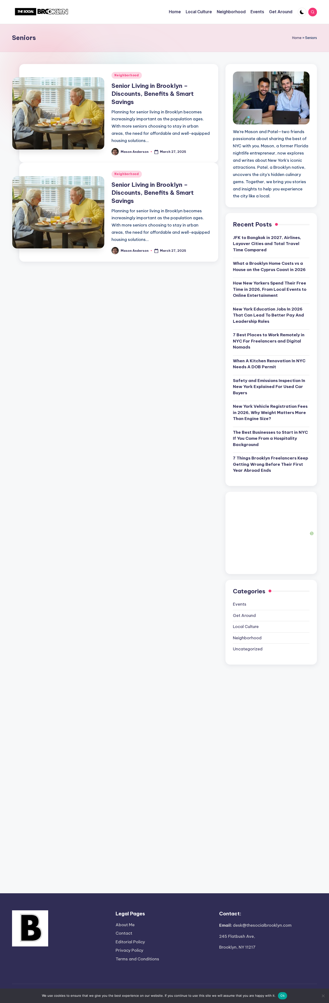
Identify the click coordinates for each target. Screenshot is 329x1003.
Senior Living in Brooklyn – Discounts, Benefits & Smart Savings (153, 93)
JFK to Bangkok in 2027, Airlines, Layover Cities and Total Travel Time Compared (267, 243)
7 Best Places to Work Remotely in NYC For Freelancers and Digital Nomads (268, 341)
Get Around (244, 615)
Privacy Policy (129, 950)
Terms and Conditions (137, 959)
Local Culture (246, 626)
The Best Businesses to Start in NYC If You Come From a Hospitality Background (270, 438)
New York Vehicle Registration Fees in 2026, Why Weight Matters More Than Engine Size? (270, 412)
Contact (124, 933)
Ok (282, 995)
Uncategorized (248, 649)
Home (297, 38)
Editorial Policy (130, 942)
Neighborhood (126, 75)
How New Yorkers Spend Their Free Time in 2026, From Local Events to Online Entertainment (269, 289)
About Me (125, 924)
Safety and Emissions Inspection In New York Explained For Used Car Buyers (269, 386)
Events (239, 604)
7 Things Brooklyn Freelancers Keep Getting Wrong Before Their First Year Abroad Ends (270, 464)
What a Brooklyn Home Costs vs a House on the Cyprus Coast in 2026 (269, 266)
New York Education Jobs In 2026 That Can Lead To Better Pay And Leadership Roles (268, 315)
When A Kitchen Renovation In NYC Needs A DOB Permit (269, 364)
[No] (323, 995)
